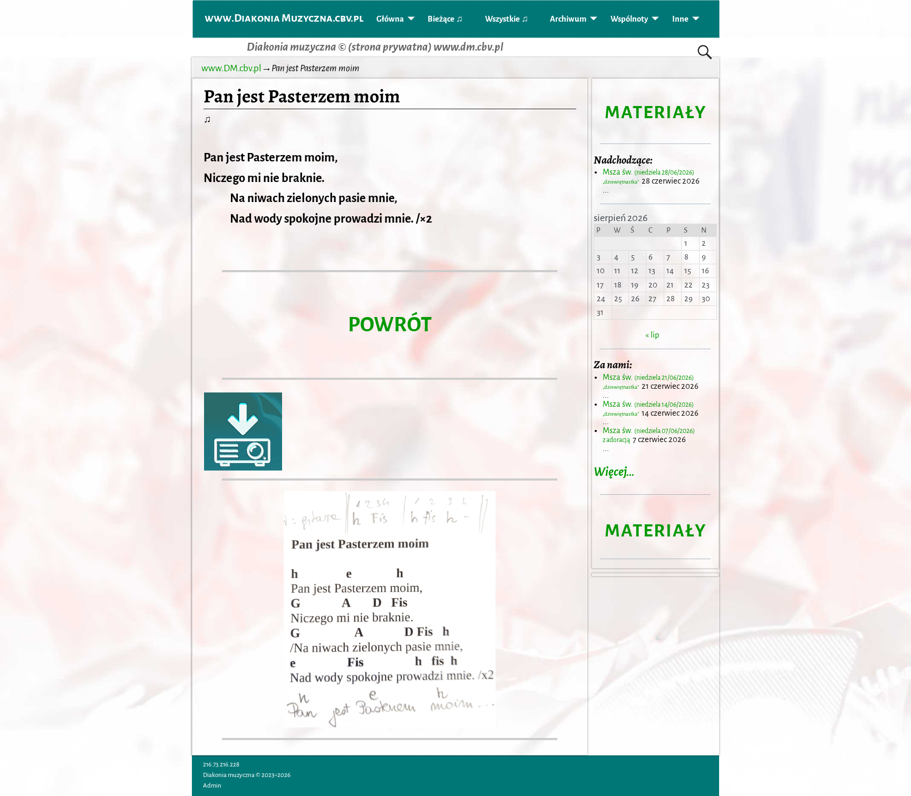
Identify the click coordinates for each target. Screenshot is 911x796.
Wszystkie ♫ (506, 19)
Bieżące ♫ (445, 19)
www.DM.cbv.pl (231, 68)
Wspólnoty (629, 19)
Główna (390, 19)
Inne (680, 19)
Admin (212, 785)
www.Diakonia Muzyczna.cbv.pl (284, 18)
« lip (652, 335)
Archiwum (568, 19)
